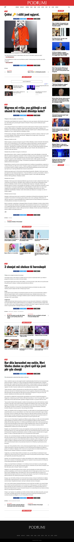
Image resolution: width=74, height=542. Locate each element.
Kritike (42, 7)
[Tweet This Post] (23, 19)
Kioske (31, 7)
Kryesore (17, 7)
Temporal (27, 7)
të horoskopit (21, 311)
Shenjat (15, 311)
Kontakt (56, 7)
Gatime (53, 7)
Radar (35, 7)
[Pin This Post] (30, 19)
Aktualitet (22, 7)
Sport (46, 7)
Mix (49, 7)
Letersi (39, 7)
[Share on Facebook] (16, 19)
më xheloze (11, 311)
